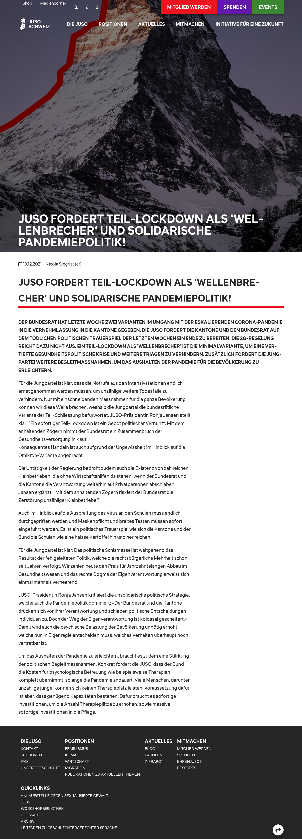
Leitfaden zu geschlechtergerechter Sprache (69, 828)
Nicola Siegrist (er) (64, 264)
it (97, 7)
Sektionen (31, 755)
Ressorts (186, 768)
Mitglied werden (189, 7)
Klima (70, 755)
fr (76, 7)
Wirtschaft (77, 761)
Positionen (113, 24)
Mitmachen (190, 24)
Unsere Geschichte (40, 768)
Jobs (25, 802)
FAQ (24, 761)
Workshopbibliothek (42, 809)
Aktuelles (151, 24)
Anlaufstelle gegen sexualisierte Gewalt (64, 796)
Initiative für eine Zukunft (250, 24)
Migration (75, 768)
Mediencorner (53, 3)
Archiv (27, 821)
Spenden (235, 7)
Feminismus (76, 749)
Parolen (153, 755)
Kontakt (29, 749)
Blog (150, 749)
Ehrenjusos (189, 761)
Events (268, 7)
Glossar (29, 815)
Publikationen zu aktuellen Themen (102, 774)
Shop (27, 3)
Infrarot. (154, 761)
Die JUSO (77, 24)
